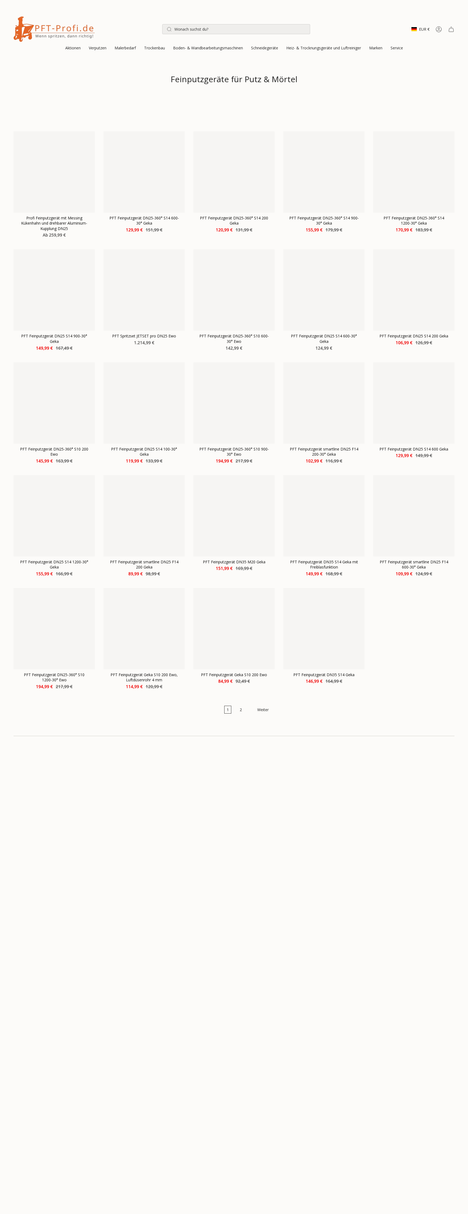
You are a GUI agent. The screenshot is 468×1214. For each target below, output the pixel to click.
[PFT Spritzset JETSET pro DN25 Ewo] (144, 290)
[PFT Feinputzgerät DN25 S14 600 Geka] (413, 403)
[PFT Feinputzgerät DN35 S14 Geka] (324, 628)
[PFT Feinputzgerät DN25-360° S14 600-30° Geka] (144, 172)
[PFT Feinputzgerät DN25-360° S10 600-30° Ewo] (234, 290)
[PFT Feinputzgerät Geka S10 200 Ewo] (234, 628)
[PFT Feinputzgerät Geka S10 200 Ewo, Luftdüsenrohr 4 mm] (144, 628)
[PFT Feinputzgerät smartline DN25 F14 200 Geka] (144, 516)
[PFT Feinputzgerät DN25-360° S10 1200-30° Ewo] (54, 628)
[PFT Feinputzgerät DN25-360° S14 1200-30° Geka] (413, 172)
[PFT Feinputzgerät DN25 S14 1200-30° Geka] (54, 516)
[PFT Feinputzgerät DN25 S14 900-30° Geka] (54, 290)
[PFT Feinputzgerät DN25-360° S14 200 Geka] (234, 172)
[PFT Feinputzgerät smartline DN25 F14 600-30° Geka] (413, 516)
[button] (73, 48)
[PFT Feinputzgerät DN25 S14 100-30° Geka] (144, 403)
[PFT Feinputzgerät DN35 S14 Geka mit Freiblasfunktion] (324, 516)
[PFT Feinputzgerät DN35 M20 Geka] (234, 516)
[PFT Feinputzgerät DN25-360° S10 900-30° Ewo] (234, 403)
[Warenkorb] (451, 29)
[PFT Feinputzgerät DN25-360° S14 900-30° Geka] (324, 172)
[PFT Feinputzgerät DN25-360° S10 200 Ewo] (54, 403)
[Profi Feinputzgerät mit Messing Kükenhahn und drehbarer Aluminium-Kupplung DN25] (54, 172)
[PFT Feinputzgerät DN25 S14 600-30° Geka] (324, 290)
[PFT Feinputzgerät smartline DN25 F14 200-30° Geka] (324, 403)
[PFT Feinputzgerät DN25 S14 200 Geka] (413, 290)
